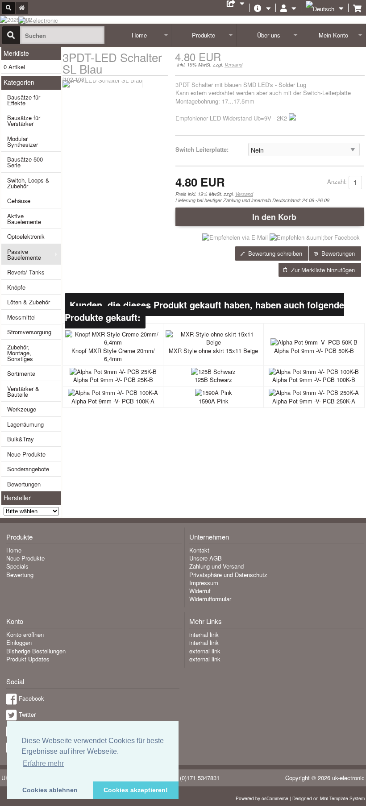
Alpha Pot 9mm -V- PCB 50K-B (314, 350)
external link (204, 651)
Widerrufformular (210, 598)
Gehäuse (18, 200)
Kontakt (199, 550)
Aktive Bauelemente (24, 219)
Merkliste (16, 53)
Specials (17, 566)
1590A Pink (214, 401)
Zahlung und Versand (216, 566)
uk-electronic (348, 777)
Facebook (31, 698)
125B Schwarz (213, 379)
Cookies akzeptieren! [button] (136, 790)
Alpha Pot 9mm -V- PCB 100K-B (313, 379)
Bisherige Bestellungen (36, 651)
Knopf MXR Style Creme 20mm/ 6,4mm (113, 354)
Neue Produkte (26, 454)
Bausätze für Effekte (23, 100)
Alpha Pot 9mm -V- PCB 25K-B (113, 379)
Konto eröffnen (25, 634)
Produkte (203, 35)
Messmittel (21, 317)
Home (139, 35)
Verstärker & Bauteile (23, 391)
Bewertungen (24, 484)
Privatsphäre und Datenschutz (228, 574)
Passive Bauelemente (24, 254)
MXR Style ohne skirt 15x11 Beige (213, 350)
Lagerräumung (25, 424)
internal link (204, 634)
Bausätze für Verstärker (23, 120)
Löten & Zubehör (28, 302)
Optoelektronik (26, 236)
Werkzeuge (21, 409)
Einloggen (19, 642)
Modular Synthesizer (22, 141)
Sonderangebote (28, 469)
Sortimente (21, 373)
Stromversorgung (29, 332)
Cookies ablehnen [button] (50, 790)
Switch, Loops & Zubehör (28, 183)
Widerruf (200, 590)
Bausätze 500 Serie (25, 162)
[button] (269, 217)
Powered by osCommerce (262, 798)
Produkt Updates (28, 659)
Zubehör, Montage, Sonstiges (20, 353)
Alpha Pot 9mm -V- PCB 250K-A (313, 401)
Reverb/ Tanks (26, 272)
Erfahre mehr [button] (43, 763)
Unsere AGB (205, 558)
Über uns (268, 35)
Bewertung (19, 574)
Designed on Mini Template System (328, 798)
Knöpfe (16, 287)
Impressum (203, 582)
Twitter (27, 714)
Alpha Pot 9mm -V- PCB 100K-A (112, 401)
